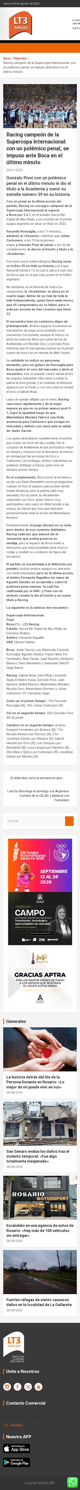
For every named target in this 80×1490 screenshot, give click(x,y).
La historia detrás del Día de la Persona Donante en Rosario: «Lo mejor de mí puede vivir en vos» (35, 1082)
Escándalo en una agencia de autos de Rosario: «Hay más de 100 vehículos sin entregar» (40, 1230)
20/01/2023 (14, 170)
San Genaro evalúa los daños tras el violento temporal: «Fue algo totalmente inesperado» (37, 1156)
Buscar (69, 821)
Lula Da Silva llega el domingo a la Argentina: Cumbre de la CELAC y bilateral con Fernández (38, 795)
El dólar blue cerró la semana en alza (36, 778)
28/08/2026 (14, 1092)
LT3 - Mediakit (13, 1425)
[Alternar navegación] (8, 48)
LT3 (51, 1483)
